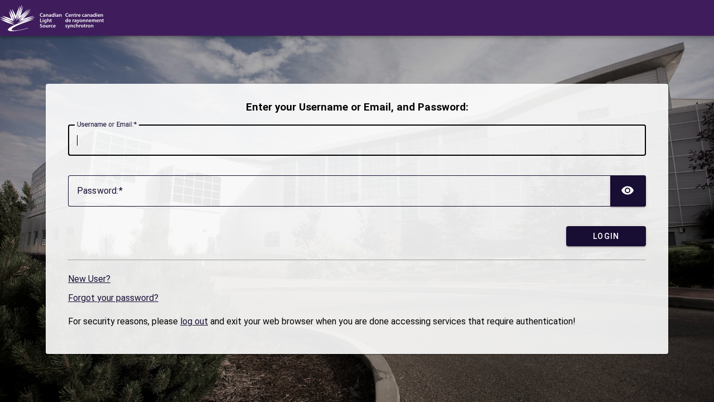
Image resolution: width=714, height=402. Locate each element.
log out (194, 321)
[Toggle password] (628, 191)
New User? (89, 279)
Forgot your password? (113, 298)
